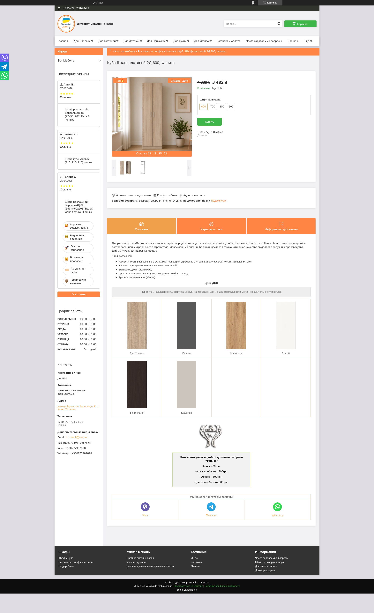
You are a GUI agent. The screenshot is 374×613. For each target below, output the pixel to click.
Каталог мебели (125, 51)
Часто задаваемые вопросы (264, 40)
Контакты (196, 562)
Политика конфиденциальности (222, 586)
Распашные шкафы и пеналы (157, 51)
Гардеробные (66, 566)
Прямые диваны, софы (140, 558)
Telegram (211, 515)
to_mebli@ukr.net (76, 437)
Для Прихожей (156, 40)
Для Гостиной (107, 40)
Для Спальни (82, 40)
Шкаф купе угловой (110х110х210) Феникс (79, 160)
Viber (145, 515)
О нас (194, 558)
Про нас (293, 40)
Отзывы (195, 566)
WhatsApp (277, 515)
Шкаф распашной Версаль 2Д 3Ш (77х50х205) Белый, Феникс (77, 114)
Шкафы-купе (65, 558)
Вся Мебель (65, 60)
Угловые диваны (136, 562)
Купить (209, 121)
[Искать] (279, 23)
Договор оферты (265, 570)
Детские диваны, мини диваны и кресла (150, 566)
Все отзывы (78, 294)
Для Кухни (179, 40)
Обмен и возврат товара (269, 562)
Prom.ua (204, 582)
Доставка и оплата (228, 40)
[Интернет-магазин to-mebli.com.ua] (66, 23)
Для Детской (131, 40)
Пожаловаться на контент (188, 586)
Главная (62, 40)
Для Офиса (201, 40)
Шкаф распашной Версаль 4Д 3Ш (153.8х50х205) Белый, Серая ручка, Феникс (79, 207)
